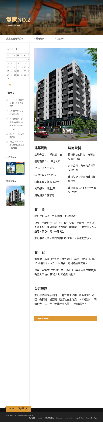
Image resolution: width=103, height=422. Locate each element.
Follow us (12, 409)
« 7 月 (8, 85)
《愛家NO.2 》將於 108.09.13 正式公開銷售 (16, 145)
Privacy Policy (69, 418)
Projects (40, 418)
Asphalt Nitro (79, 418)
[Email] (26, 409)
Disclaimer (59, 418)
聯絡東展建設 (49, 418)
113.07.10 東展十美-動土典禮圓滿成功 (16, 103)
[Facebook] (19, 409)
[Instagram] (22, 409)
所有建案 (32, 418)
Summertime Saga (91, 418)
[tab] (65, 318)
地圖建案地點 (43, 318)
